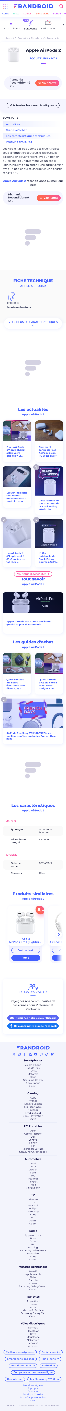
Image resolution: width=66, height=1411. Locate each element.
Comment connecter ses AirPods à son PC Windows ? (48, 451)
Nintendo (33, 1109)
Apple (50, 38)
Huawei (33, 1070)
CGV (33, 1400)
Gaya (33, 1334)
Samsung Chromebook (33, 1151)
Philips (33, 1208)
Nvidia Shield (33, 1112)
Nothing (33, 1247)
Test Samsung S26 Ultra (44, 1379)
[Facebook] (25, 1054)
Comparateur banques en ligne (33, 1372)
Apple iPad (33, 1301)
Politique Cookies (33, 1394)
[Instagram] (19, 1054)
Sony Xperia (33, 1083)
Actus (5, 13)
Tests (16, 13)
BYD (33, 1166)
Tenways (33, 1343)
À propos (33, 1388)
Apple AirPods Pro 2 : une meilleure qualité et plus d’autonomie (28, 623)
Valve (33, 1118)
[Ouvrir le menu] (5, 6)
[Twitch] (41, 1054)
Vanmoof (33, 1346)
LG (33, 1202)
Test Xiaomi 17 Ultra (23, 1365)
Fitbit (33, 1277)
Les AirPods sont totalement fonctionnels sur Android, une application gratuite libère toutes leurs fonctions (16, 497)
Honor (33, 1142)
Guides (27, 13)
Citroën (33, 1169)
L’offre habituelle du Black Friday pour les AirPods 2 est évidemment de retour (49, 558)
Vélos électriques (33, 1323)
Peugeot (33, 1178)
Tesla (33, 1184)
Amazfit (33, 1271)
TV (33, 1195)
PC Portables (33, 1126)
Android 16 (48, 1365)
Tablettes (33, 1296)
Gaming (33, 1093)
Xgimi (33, 1220)
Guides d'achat (16, 130)
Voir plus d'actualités (31, 574)
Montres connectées (33, 1266)
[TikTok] (47, 1054)
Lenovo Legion (33, 1103)
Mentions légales (33, 1385)
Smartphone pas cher (20, 1358)
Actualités (13, 124)
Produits (22, 38)
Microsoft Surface (33, 1148)
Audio (33, 1231)
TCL (33, 1217)
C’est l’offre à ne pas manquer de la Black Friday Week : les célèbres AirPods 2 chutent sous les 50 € (49, 505)
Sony (33, 1214)
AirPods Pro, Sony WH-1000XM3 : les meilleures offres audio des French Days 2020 (31, 736)
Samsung (33, 1211)
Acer (33, 1130)
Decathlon (33, 1330)
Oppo (33, 1077)
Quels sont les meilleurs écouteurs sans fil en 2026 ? (15, 684)
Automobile (33, 1159)
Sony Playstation (33, 1115)
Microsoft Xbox (33, 1106)
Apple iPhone (33, 1064)
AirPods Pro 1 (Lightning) (26, 942)
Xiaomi (33, 1086)
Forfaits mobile (50, 1352)
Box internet (15, 1379)
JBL (33, 1244)
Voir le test (25, 950)
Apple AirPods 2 (15, 181)
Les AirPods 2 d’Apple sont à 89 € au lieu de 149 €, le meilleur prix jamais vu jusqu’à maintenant (15, 558)
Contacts (33, 1391)
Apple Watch (33, 1274)
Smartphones (33, 1060)
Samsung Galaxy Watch (33, 1286)
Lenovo (33, 1139)
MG (33, 1175)
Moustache (33, 1337)
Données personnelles (33, 1397)
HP (33, 1145)
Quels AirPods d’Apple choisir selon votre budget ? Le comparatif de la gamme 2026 (16, 451)
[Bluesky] (52, 1054)
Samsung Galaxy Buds (33, 1250)
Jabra (33, 1241)
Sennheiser (33, 1253)
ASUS (33, 1097)
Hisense (33, 1199)
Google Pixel (33, 1067)
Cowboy (33, 1327)
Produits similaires (19, 141)
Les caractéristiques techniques (28, 136)
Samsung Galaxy (33, 1080)
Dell (33, 1136)
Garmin (33, 1280)
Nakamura (33, 1340)
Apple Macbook (33, 1133)
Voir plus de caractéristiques (33, 322)
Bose (33, 1238)
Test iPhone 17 (50, 1358)
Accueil (9, 38)
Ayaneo (33, 1100)
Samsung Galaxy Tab (33, 1313)
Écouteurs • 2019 (43, 58)
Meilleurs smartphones (20, 1352)
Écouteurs (37, 38)
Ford (33, 1172)
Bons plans (42, 13)
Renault (33, 1181)
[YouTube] (36, 1054)
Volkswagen (33, 1187)
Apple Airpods (33, 1235)
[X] (14, 1054)
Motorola (33, 1073)
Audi (33, 1163)
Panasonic (33, 1205)
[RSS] (30, 1054)
